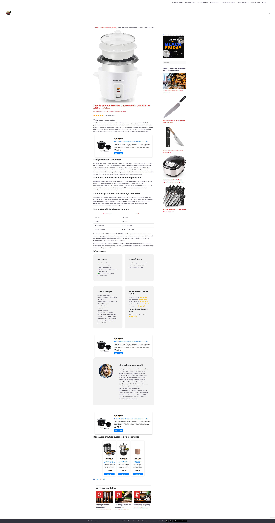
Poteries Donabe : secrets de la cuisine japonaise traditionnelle (142, 505)
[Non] (273, 521)
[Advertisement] (219, 15)
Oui (167, 520)
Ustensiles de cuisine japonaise (103, 509)
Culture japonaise (242, 2)
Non (171, 520)
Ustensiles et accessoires (228, 2)
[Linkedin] (103, 479)
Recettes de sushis (190, 2)
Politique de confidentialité (180, 520)
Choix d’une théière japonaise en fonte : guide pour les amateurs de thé (123, 506)
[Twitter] (97, 479)
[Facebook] (94, 479)
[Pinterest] (100, 479)
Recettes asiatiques (202, 2)
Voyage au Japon (255, 2)
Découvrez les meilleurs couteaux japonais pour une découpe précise (103, 506)
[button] (247, 2)
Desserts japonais (214, 2)
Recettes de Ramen (177, 2)
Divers (264, 2)
